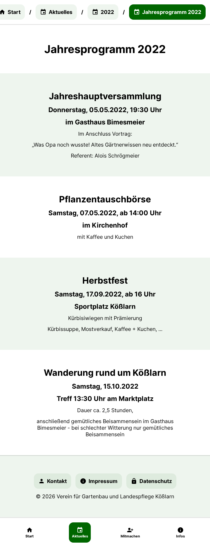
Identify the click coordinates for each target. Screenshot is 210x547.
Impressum (103, 481)
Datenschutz (155, 481)
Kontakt (57, 481)
